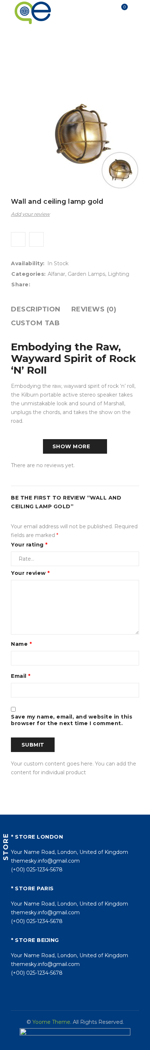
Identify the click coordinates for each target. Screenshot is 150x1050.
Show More (71, 446)
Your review (30, 573)
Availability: (28, 263)
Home (24, 46)
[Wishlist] (18, 239)
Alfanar (47, 46)
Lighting (73, 46)
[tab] (35, 309)
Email (21, 676)
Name (21, 644)
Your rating (29, 544)
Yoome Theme (51, 1022)
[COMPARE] (36, 239)
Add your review (30, 214)
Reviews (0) (94, 309)
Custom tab (35, 323)
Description (35, 309)
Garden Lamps (109, 46)
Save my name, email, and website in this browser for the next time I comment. (71, 720)
